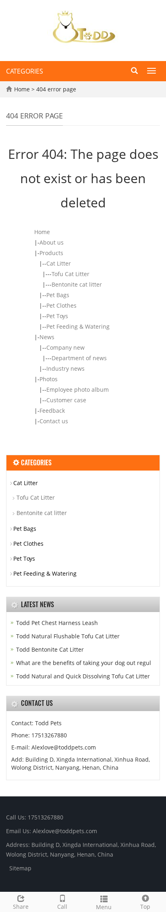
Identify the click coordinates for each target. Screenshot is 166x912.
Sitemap (20, 868)
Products (51, 253)
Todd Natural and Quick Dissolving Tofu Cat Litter (83, 676)
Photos (48, 379)
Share (21, 906)
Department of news (79, 358)
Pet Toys (57, 316)
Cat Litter (58, 263)
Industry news (65, 368)
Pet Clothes (61, 305)
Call (62, 906)
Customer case (66, 400)
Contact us (53, 421)
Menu (104, 907)
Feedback (52, 410)
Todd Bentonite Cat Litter (50, 649)
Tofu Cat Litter (70, 274)
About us (51, 242)
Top (145, 906)
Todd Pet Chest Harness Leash (57, 623)
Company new (65, 347)
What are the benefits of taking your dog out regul (83, 663)
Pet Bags (57, 295)
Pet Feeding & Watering (78, 326)
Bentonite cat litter (77, 284)
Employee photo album (77, 389)
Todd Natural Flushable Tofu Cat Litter (68, 636)
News (46, 337)
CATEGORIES (24, 71)
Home (22, 89)
